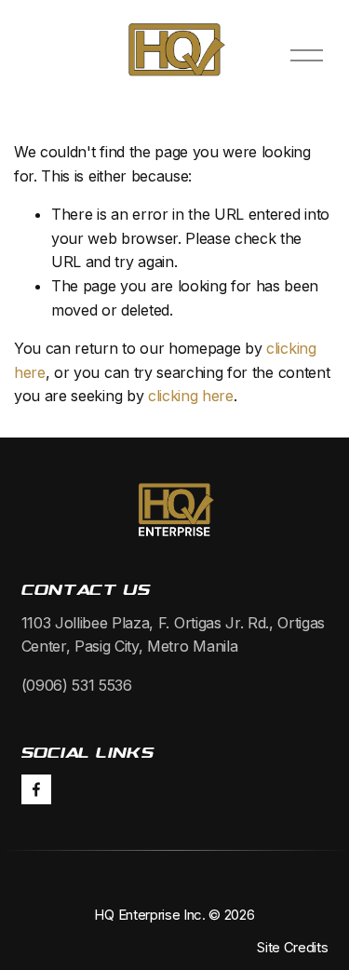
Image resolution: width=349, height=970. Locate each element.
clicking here (191, 395)
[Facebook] (36, 789)
